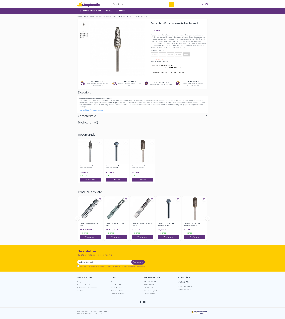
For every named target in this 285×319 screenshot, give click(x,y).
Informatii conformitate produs (91, 110)
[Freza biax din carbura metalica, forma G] (90, 151)
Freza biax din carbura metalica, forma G (88, 167)
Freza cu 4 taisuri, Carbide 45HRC (89, 224)
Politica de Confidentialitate (136, 266)
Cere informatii (178, 72)
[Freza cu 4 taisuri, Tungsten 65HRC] (116, 208)
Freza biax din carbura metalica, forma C (140, 167)
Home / (80, 16)
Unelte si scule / (105, 16)
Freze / (114, 16)
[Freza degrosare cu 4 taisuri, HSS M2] (142, 208)
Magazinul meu (85, 277)
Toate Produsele (92, 11)
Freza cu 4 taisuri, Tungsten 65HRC (115, 224)
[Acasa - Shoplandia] (88, 4)
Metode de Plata (117, 285)
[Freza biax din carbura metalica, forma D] (116, 151)
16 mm (170, 54)
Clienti (114, 277)
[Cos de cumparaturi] (206, 4)
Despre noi (81, 282)
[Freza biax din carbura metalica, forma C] (142, 151)
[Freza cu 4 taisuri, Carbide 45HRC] (90, 208)
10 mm (154, 54)
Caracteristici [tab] (87, 116)
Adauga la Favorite (159, 72)
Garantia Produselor (118, 294)
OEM (152, 26)
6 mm (178, 54)
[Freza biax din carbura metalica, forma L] (117, 48)
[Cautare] (171, 4)
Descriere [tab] (85, 92)
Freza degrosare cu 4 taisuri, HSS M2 (142, 224)
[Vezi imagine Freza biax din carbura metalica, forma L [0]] (84, 25)
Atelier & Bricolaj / (91, 16)
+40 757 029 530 (186, 286)
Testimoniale (115, 282)
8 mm (186, 54)
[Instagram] (145, 302)
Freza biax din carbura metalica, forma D (114, 167)
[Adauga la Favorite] (100, 142)
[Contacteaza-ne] (203, 4)
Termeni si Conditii (84, 285)
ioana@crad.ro (185, 289)
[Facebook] (140, 302)
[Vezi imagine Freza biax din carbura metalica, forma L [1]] (84, 35)
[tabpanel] (117, 48)
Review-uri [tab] (88, 122)
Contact (120, 11)
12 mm (162, 54)
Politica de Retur (117, 291)
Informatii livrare (116, 288)
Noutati (109, 11)
